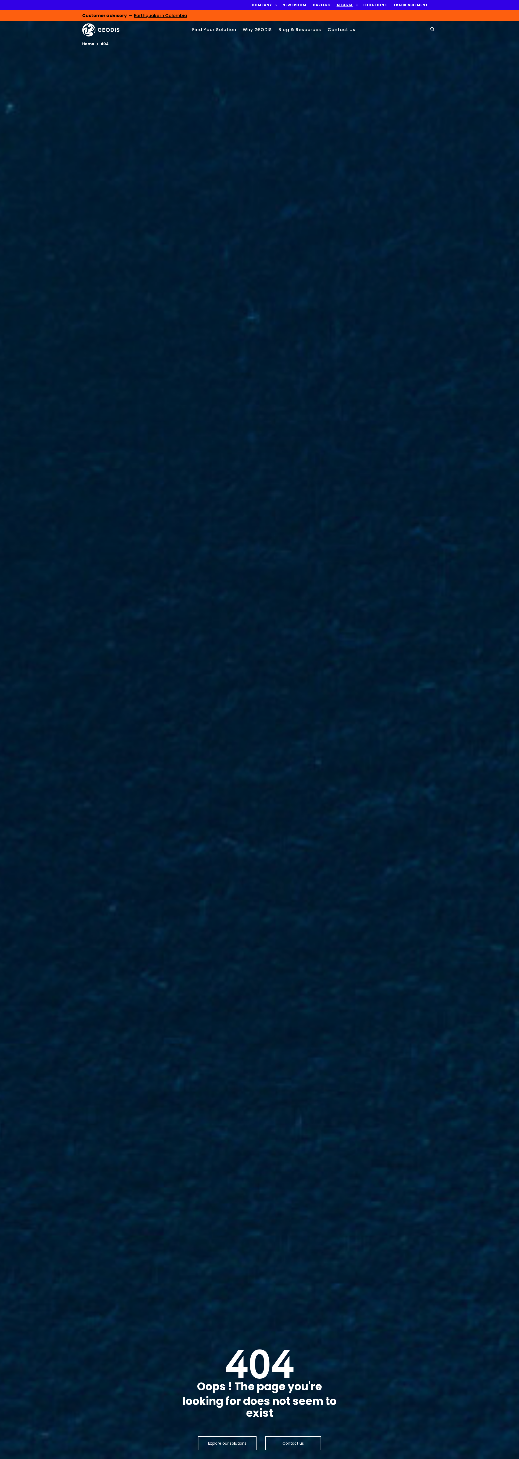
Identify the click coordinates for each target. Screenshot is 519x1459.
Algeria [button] (345, 5)
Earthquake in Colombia (160, 15)
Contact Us (341, 30)
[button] (262, 5)
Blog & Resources (299, 30)
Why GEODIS (257, 30)
